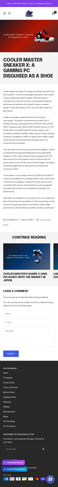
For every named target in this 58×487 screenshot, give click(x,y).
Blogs (5, 416)
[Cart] (53, 13)
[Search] (9, 13)
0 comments (45, 219)
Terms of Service (19, 305)
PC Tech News (9, 426)
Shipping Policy (9, 397)
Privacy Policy (9, 382)
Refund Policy (9, 392)
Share (5, 225)
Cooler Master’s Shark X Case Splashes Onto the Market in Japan (25, 277)
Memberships (9, 411)
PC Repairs (8, 377)
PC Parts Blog (9, 421)
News (5, 373)
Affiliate (6, 407)
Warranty (7, 402)
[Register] (43, 449)
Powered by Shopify (29, 468)
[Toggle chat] (50, 479)
